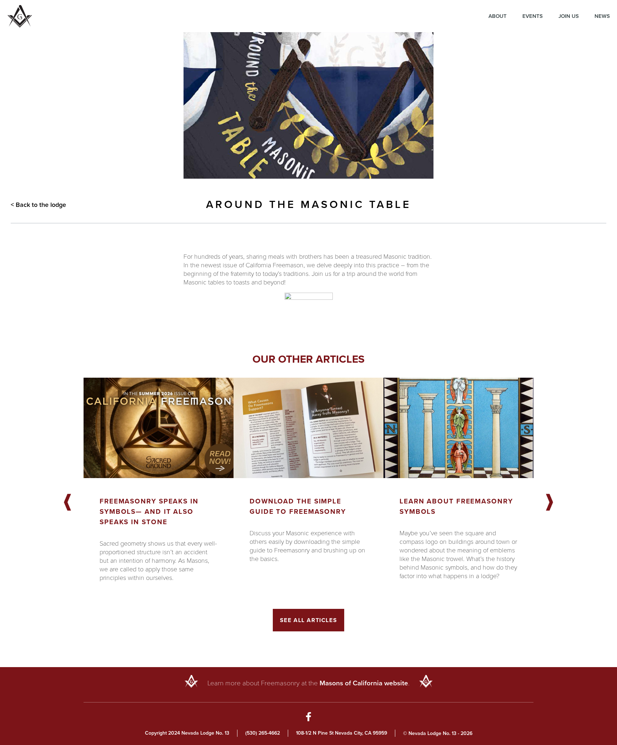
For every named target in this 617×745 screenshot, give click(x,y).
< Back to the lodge (38, 204)
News (602, 16)
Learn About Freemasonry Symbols (456, 506)
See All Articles (308, 620)
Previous (67, 503)
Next (549, 503)
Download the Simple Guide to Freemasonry (298, 506)
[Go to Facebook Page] (308, 718)
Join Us (568, 16)
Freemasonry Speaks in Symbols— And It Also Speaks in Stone (149, 511)
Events (532, 16)
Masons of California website (364, 683)
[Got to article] (159, 428)
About (497, 16)
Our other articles (308, 359)
